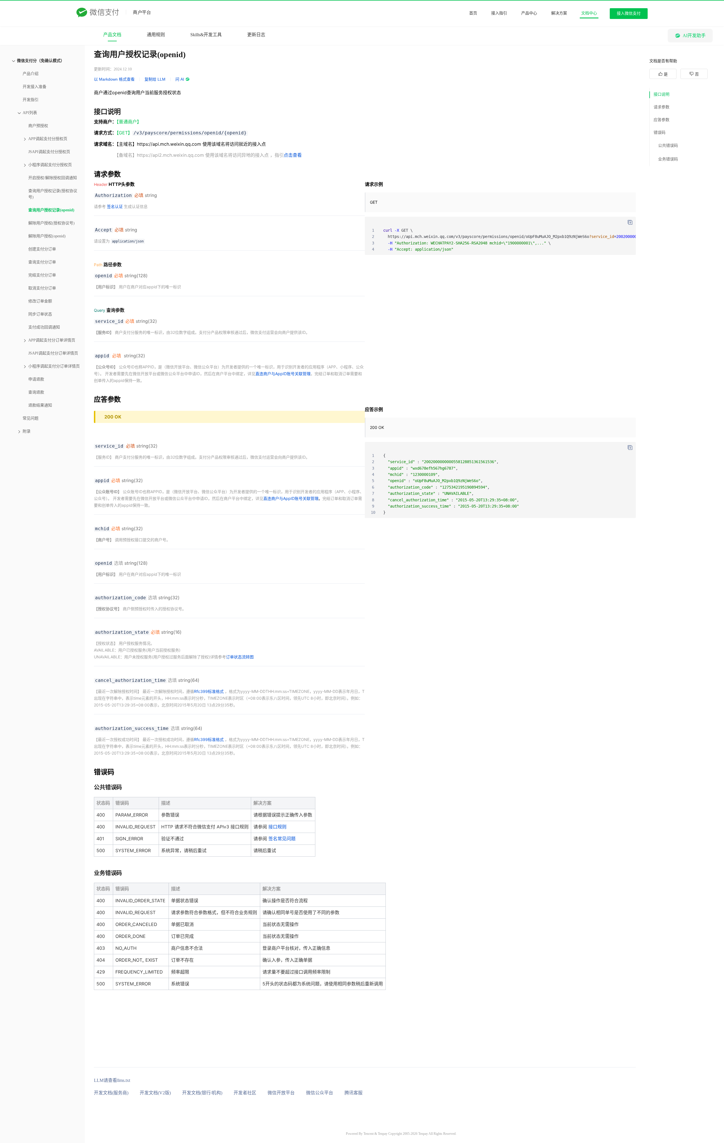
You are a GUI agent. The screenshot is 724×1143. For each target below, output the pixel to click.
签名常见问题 (282, 838)
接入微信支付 (629, 13)
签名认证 (115, 206)
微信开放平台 (281, 1092)
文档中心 (589, 13)
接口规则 (277, 827)
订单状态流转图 (240, 656)
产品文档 (112, 34)
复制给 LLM (155, 79)
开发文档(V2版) (155, 1092)
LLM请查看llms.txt (112, 1080)
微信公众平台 (319, 1092)
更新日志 (256, 34)
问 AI (179, 79)
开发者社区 (245, 1092)
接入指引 (499, 13)
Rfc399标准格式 (209, 691)
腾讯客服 (353, 1092)
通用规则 (156, 34)
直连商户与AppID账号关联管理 (283, 373)
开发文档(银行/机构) (202, 1092)
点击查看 (293, 155)
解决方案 (559, 13)
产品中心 (529, 13)
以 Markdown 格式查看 (114, 79)
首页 (473, 13)
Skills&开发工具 (206, 34)
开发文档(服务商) (111, 1092)
